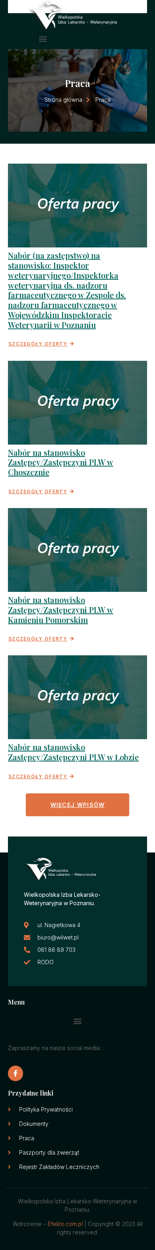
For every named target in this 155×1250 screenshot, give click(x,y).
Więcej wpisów (77, 805)
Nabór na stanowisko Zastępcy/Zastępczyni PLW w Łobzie (73, 752)
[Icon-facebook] (15, 1073)
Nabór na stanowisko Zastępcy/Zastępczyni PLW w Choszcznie (60, 462)
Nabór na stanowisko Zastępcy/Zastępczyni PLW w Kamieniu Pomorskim (60, 609)
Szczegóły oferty (38, 344)
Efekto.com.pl (65, 1223)
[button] (42, 38)
